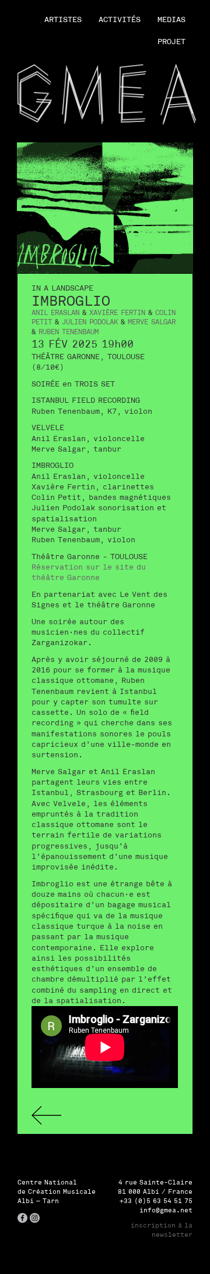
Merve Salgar (152, 321)
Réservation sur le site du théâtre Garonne (89, 572)
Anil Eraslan (55, 312)
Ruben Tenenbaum (68, 331)
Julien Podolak (90, 321)
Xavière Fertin (117, 312)
